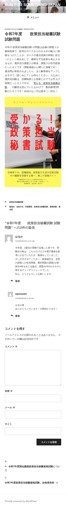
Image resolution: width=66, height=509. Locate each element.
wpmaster (29, 29)
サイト (8, 424)
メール (10, 407)
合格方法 (19, 207)
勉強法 (12, 207)
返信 (17, 281)
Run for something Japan (32, 5)
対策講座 (28, 207)
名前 (9, 391)
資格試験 (53, 207)
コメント (11, 346)
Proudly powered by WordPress (21, 501)
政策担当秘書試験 (16, 202)
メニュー (34, 17)
